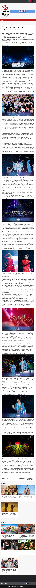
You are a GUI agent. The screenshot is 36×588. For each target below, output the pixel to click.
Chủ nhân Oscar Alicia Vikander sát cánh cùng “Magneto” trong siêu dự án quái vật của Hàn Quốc (9, 570)
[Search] (33, 20)
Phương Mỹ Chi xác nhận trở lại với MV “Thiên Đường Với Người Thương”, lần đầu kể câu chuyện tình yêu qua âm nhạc (9, 514)
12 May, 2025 (4, 30)
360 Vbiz (3, 548)
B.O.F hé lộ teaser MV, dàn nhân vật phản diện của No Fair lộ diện (9, 477)
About (2, 583)
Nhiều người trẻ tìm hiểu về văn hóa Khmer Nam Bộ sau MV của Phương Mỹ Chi (9, 497)
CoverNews (21, 586)
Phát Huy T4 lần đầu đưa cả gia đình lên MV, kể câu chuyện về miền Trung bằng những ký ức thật (26, 497)
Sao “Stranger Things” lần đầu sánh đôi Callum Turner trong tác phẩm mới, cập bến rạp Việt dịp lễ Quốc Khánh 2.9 (26, 552)
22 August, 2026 (4, 537)
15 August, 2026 (21, 500)
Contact (5, 583)
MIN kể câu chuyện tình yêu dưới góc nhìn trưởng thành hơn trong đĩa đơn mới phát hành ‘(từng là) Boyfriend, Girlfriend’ (26, 477)
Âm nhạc (3, 26)
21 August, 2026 (21, 554)
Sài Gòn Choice (5, 12)
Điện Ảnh (20, 548)
